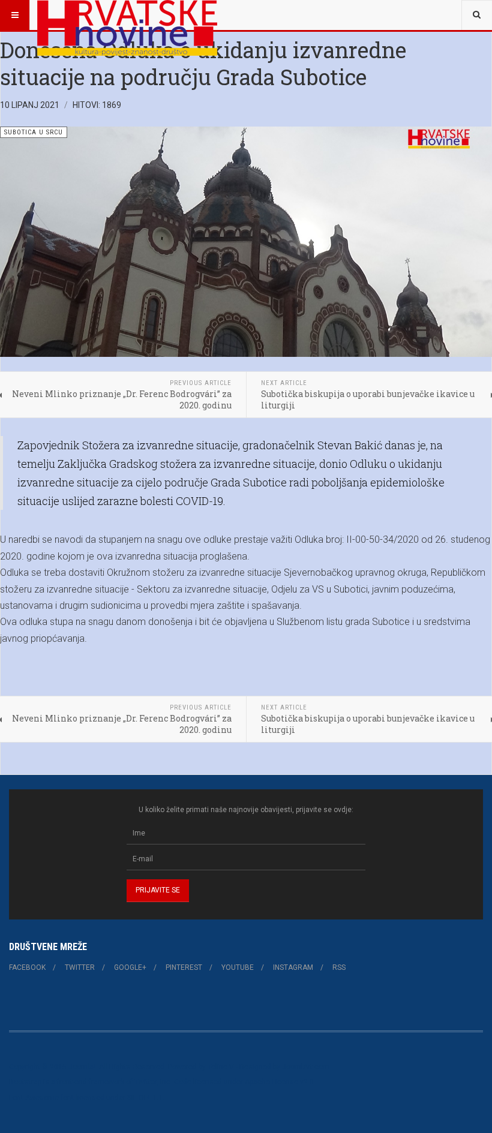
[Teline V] (127, 15)
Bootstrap (25, 1082)
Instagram (293, 967)
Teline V (221, 1067)
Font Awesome (34, 1097)
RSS (339, 967)
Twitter (80, 967)
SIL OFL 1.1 (145, 1097)
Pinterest (184, 967)
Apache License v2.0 (279, 1082)
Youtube (237, 967)
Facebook (27, 967)
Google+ (130, 967)
